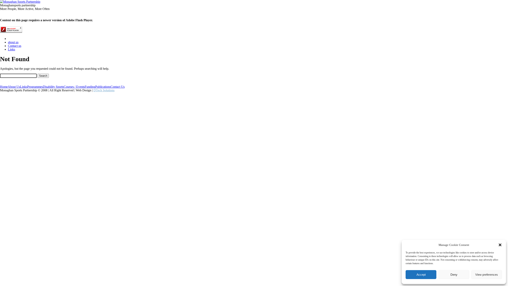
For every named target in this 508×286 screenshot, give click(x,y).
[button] (500, 245)
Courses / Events (74, 86)
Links (11, 49)
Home (4, 86)
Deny (453, 274)
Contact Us (118, 86)
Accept (421, 274)
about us (13, 42)
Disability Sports (53, 86)
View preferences (486, 274)
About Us (14, 86)
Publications (103, 86)
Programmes (35, 86)
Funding (90, 86)
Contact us (14, 45)
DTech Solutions (103, 90)
